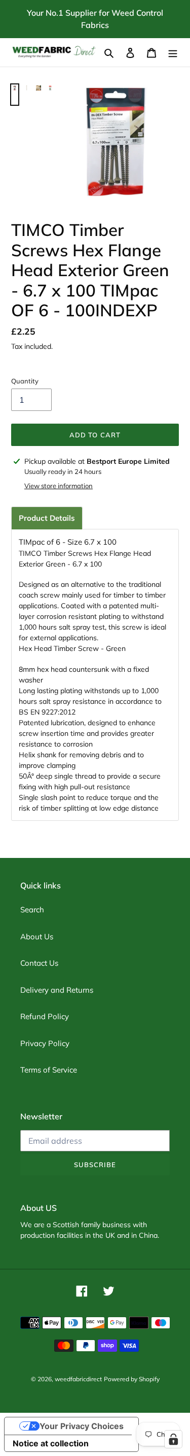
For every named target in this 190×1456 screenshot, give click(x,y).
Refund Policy (44, 1016)
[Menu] (172, 53)
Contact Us (39, 963)
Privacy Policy (44, 1043)
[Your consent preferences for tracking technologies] (173, 1439)
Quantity (25, 381)
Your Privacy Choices (82, 1426)
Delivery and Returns (56, 990)
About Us (36, 936)
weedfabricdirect (78, 1379)
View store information (58, 486)
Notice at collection (51, 1443)
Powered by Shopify (132, 1379)
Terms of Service (48, 1070)
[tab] (47, 518)
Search (32, 909)
